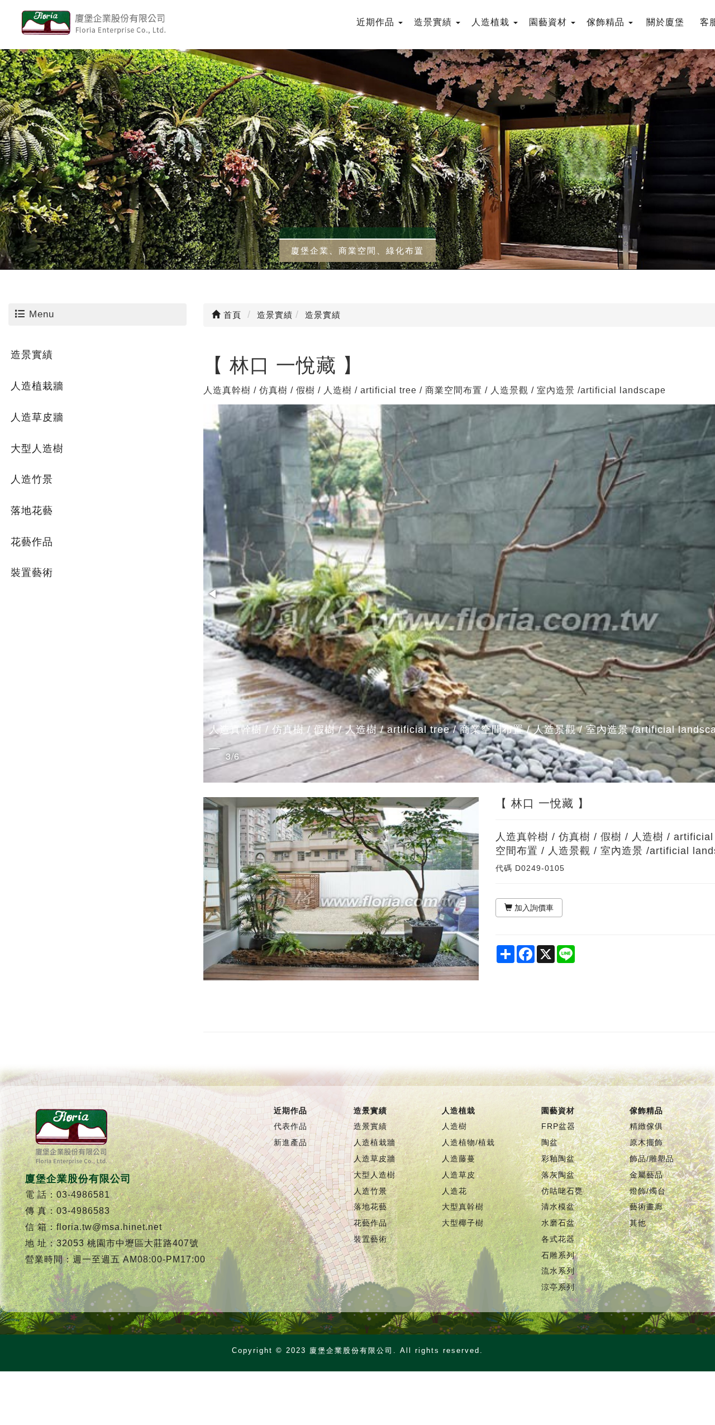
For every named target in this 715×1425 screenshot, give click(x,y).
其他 (638, 1222)
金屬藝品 (646, 1174)
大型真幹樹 (463, 1206)
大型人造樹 (37, 448)
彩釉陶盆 (558, 1158)
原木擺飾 (646, 1142)
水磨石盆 (558, 1222)
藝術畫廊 (646, 1206)
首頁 (231, 315)
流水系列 (558, 1270)
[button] (213, 594)
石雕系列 (558, 1255)
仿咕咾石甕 (562, 1190)
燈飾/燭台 (648, 1190)
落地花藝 (32, 510)
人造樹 (454, 1126)
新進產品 (290, 1142)
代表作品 (290, 1126)
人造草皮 (458, 1174)
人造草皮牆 (37, 417)
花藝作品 (32, 541)
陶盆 (549, 1142)
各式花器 (558, 1239)
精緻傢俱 (646, 1126)
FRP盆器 (558, 1126)
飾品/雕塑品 (652, 1158)
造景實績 (32, 354)
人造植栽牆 (37, 386)
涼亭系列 (558, 1287)
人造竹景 (32, 479)
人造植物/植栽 (468, 1142)
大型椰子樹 (463, 1222)
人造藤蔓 (458, 1158)
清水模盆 (558, 1206)
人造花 (454, 1190)
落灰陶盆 (558, 1174)
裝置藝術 (32, 572)
